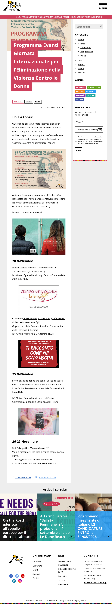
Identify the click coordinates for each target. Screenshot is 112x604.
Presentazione (19, 267)
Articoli (81, 72)
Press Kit (62, 576)
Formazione (94, 87)
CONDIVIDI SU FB (23, 477)
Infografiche (86, 51)
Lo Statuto (37, 565)
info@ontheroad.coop (95, 582)
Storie (81, 68)
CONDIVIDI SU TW (47, 477)
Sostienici (37, 574)
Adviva (83, 600)
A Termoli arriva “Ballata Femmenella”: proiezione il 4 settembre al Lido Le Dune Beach (55, 526)
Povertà (80, 95)
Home (17, 17)
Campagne (85, 47)
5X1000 (61, 580)
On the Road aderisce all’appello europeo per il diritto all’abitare (17, 528)
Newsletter (63, 584)
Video (83, 55)
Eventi (29, 102)
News (37, 102)
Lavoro (80, 91)
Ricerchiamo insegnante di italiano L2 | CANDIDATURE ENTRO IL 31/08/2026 (90, 526)
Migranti (90, 91)
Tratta (90, 95)
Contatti (36, 578)
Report (81, 64)
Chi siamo (37, 561)
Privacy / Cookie (65, 600)
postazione (39, 195)
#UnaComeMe (50, 135)
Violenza (18, 102)
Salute (79, 99)
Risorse (81, 43)
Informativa (98, 137)
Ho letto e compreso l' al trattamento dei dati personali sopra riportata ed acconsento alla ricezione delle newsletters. (90, 140)
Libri (80, 60)
